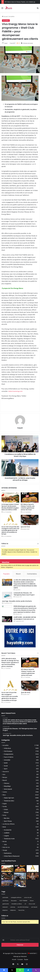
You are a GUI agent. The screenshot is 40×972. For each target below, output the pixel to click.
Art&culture (7, 748)
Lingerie (6, 835)
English (5, 803)
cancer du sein (28, 897)
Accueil (5, 16)
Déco (4, 795)
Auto (4, 774)
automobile (5, 897)
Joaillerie (6, 833)
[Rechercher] (38, 9)
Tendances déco (9, 801)
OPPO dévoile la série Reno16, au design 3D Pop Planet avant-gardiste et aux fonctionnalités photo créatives (10, 662)
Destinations (7, 853)
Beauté (5, 780)
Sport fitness (8, 821)
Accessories (7, 830)
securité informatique (23, 907)
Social (6, 766)
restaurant (5, 907)
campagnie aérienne (16, 897)
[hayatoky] (8, 8)
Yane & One (21, 910)
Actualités (11, 16)
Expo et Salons (8, 757)
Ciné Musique (8, 751)
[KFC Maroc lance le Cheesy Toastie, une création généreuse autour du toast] (30, 497)
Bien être (6, 818)
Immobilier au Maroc (16, 904)
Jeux (5, 844)
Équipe (26, 959)
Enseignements (8, 754)
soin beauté (34, 907)
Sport (5, 768)
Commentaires (32, 574)
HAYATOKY (33, 953)
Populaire (6, 574)
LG (25, 904)
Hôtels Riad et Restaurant (12, 856)
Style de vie (6, 847)
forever (32, 900)
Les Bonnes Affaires (9, 824)
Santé (5, 763)
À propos (20, 959)
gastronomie (5, 904)
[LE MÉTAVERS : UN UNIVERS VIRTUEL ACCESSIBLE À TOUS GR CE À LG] (7, 619)
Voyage (5, 850)
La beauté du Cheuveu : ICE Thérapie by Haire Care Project (24, 594)
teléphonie (13, 910)
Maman (6, 812)
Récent (18, 574)
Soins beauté (8, 789)
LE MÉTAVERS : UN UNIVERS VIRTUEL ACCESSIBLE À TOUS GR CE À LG (25, 618)
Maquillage (7, 786)
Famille (5, 806)
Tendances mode (9, 838)
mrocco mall (32, 904)
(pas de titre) (25, 527)
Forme (4, 815)
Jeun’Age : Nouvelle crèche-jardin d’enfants (17, 601)
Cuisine (5, 792)
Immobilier (7, 760)
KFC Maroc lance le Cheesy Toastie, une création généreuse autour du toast (28, 507)
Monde (5, 841)
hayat (5, 43)
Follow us (4, 916)
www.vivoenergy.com (15, 391)
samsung (12, 907)
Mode (4, 827)
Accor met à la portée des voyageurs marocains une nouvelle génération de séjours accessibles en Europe (10, 530)
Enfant (6, 809)
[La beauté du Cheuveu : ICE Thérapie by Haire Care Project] (7, 595)
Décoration (14, 900)
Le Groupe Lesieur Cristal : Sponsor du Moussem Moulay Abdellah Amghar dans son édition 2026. (10, 507)
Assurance (6, 771)
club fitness (5, 900)
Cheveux (6, 783)
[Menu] (2, 9)
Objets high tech (9, 798)
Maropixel (24, 956)
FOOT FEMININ (23, 900)
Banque (5, 777)
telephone (5, 910)
